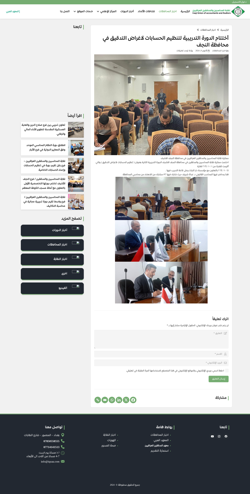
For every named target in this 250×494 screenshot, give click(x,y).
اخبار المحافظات (219, 51)
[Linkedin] (119, 400)
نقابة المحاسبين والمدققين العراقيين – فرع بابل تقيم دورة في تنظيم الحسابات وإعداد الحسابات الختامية (44, 166)
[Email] (105, 400)
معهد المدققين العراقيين (157, 445)
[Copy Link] (97, 400)
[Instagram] (219, 436)
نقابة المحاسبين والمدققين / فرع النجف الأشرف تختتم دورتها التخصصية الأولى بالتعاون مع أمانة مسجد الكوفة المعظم (43, 184)
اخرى (64, 274)
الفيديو (63, 288)
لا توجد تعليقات (183, 51)
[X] (126, 400)
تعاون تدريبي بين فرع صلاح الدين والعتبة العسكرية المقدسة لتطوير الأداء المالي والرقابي (43, 130)
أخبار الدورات (59, 230)
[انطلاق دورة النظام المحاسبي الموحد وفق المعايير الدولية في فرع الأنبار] (76, 148)
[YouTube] (212, 436)
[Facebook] (133, 400)
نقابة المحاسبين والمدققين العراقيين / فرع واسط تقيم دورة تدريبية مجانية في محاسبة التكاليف (44, 202)
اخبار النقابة (60, 259)
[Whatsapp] (112, 400)
